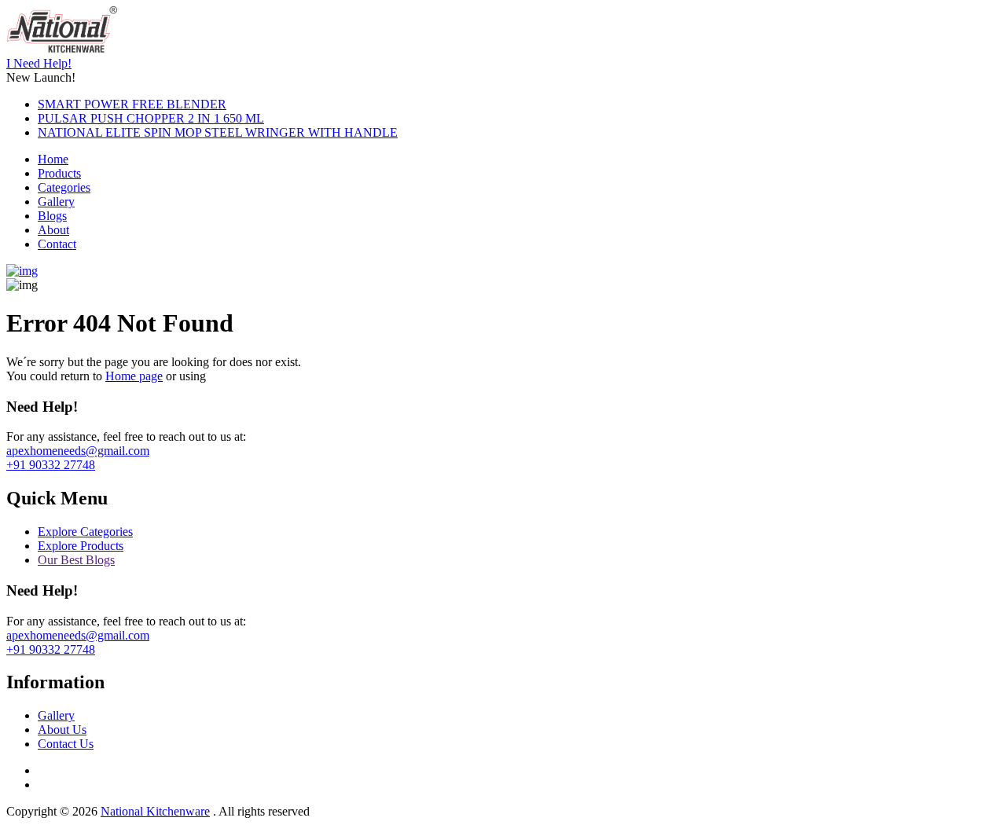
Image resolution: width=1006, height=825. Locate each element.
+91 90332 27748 (50, 464)
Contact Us (66, 743)
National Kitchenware (155, 811)
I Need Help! (39, 63)
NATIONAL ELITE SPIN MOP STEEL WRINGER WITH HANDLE (218, 132)
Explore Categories (85, 531)
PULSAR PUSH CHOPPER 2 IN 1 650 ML (151, 118)
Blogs (52, 215)
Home (53, 159)
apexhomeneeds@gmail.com (77, 450)
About (53, 229)
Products (59, 173)
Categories (64, 187)
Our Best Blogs (76, 559)
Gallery (56, 201)
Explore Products (80, 545)
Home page (134, 376)
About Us (62, 729)
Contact (57, 244)
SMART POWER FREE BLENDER (132, 104)
